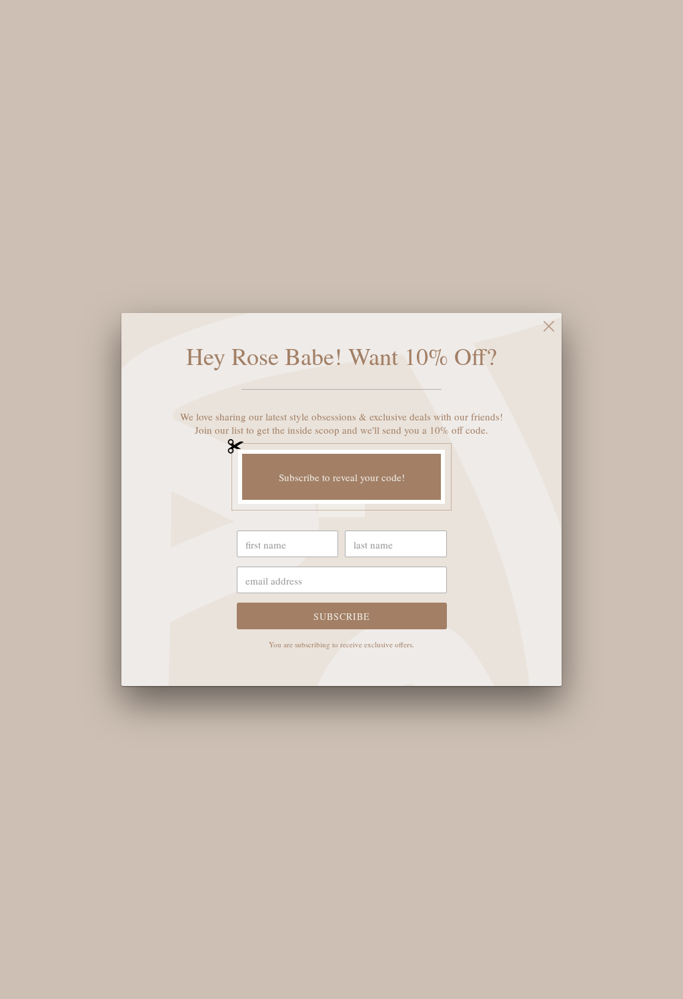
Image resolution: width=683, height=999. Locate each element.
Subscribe (341, 616)
